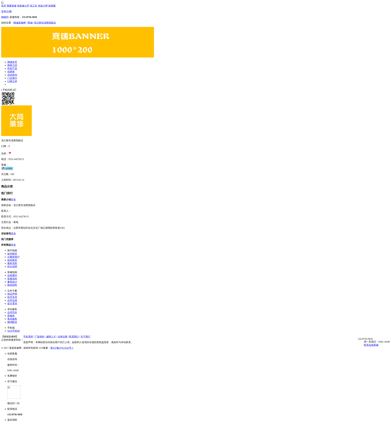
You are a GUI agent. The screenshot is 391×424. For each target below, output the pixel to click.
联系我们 (74, 336)
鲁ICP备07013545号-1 (61, 348)
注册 (9, 11)
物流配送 (12, 322)
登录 (3, 11)
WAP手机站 (13, 331)
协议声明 (12, 294)
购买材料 (12, 285)
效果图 (52, 5)
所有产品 (12, 68)
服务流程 (12, 263)
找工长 (33, 5)
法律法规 (62, 336)
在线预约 (12, 275)
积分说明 (12, 266)
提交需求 (12, 303)
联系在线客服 (371, 345)
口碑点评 (12, 81)
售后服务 (12, 319)
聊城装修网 (19, 22)
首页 (3, 5)
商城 (30, 22)
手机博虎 (28, 336)
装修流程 (12, 278)
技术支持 (12, 297)
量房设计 (12, 282)
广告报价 (39, 336)
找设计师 (43, 5)
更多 (13, 199)
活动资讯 (12, 75)
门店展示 (12, 78)
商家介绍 (12, 65)
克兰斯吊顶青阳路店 (45, 22)
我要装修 (11, 5)
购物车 (5, 17)
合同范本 (12, 312)
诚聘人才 (51, 336)
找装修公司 (23, 5)
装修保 (11, 315)
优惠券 (11, 71)
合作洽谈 (12, 300)
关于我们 (85, 336)
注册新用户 (13, 257)
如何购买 (12, 253)
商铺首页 (12, 62)
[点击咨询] (7, 168)
